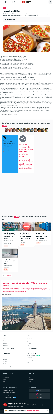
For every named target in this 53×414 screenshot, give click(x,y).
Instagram (40, 394)
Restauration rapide (9, 150)
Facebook (40, 390)
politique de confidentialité (33, 410)
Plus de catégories (33, 348)
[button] (47, 19)
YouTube (40, 397)
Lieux (28, 335)
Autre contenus (31, 353)
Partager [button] (10, 114)
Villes (4, 335)
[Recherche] (16, 2)
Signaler (15, 114)
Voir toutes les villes (9, 348)
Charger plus (8, 275)
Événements (6, 353)
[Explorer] (6, 2)
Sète (4, 7)
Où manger (7, 149)
